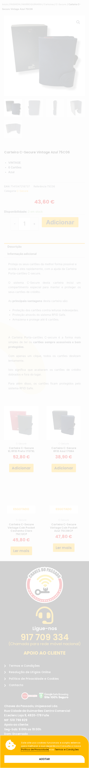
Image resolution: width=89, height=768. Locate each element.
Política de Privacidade (34, 749)
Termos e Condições (67, 749)
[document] (44, 384)
